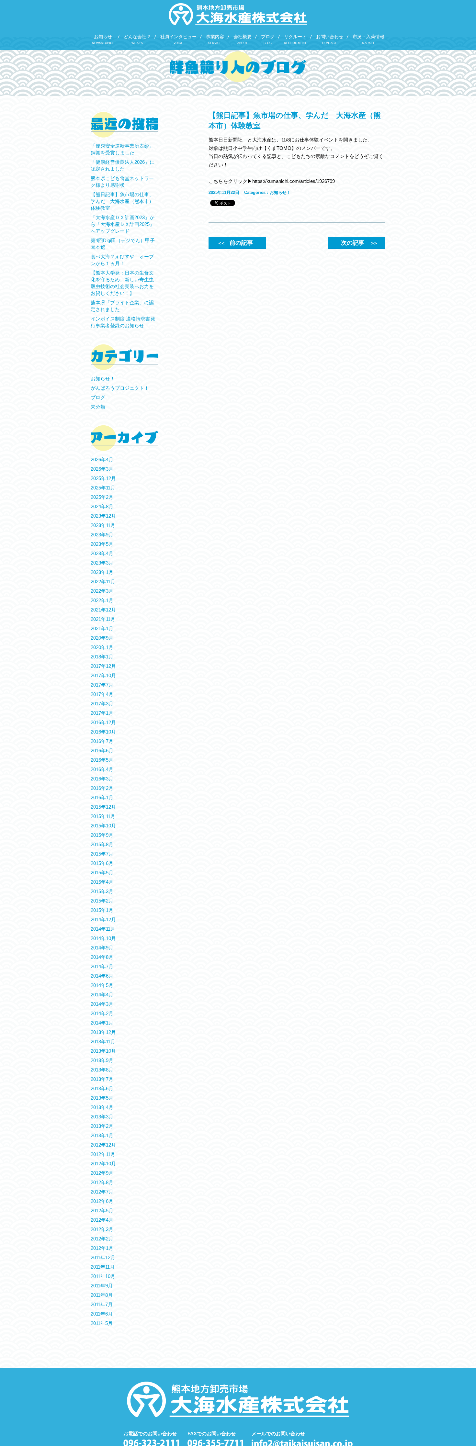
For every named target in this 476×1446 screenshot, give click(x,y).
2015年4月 (102, 882)
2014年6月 (102, 976)
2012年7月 (102, 1191)
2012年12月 (103, 1145)
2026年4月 (102, 459)
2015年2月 (102, 900)
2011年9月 (102, 1285)
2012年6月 (102, 1201)
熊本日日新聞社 (226, 139)
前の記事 (235, 243)
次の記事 (359, 243)
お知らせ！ (280, 192)
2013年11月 (103, 1041)
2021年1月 (102, 628)
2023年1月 (102, 572)
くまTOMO (279, 148)
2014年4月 (102, 994)
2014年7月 (102, 966)
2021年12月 (103, 609)
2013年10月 (103, 1051)
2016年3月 (102, 778)
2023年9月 (102, 534)
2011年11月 (103, 1267)
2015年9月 (102, 835)
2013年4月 (102, 1107)
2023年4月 (102, 553)
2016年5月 (102, 760)
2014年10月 (103, 938)
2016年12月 (103, 722)
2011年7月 (102, 1304)
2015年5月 (102, 872)
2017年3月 (102, 703)
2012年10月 (103, 1163)
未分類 (98, 406)
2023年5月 (102, 544)
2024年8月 (102, 506)
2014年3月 (102, 1004)
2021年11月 (103, 619)
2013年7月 (102, 1079)
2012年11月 (103, 1154)
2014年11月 (103, 929)
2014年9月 (102, 947)
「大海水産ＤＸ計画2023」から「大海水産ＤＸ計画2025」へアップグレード (122, 224)
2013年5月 (102, 1098)
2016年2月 (102, 788)
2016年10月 (103, 731)
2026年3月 (102, 469)
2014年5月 (102, 985)
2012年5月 (102, 1210)
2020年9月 (102, 638)
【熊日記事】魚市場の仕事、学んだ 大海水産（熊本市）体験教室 (122, 201)
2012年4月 (102, 1220)
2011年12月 (103, 1257)
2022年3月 (102, 591)
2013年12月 (103, 1032)
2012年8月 (102, 1182)
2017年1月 (102, 713)
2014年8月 (102, 957)
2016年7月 (102, 741)
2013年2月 (102, 1126)
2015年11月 (103, 816)
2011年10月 (103, 1276)
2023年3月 (102, 563)
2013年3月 (102, 1116)
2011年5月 (102, 1323)
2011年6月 (102, 1314)
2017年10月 (103, 675)
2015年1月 (102, 910)
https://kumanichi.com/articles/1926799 (293, 181)
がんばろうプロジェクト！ (120, 388)
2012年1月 (102, 1248)
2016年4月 (102, 769)
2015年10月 (103, 825)
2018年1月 (102, 656)
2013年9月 (102, 1060)
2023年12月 (103, 516)
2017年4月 (102, 694)
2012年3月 (102, 1229)
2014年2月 (102, 1013)
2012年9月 (102, 1173)
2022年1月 (102, 600)
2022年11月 (103, 581)
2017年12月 (103, 666)
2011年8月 (102, 1295)
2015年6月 (102, 863)
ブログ (98, 397)
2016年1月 (102, 797)
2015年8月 (102, 844)
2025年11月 (103, 487)
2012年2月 (102, 1238)
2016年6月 (102, 750)
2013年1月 (102, 1135)
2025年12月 (103, 478)
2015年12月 (103, 807)
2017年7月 (102, 685)
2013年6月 (102, 1088)
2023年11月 (103, 525)
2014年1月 (102, 1023)
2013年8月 (102, 1069)
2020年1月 (102, 647)
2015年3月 (102, 891)
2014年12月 (103, 919)
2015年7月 (102, 854)
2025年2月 (102, 497)
